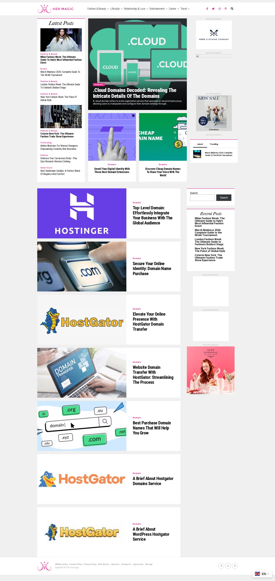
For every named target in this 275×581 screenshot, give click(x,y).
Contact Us (126, 564)
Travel (183, 8)
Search (194, 193)
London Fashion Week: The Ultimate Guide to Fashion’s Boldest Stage (209, 242)
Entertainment (157, 8)
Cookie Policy (75, 564)
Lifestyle (115, 8)
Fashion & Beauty (97, 8)
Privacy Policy (90, 564)
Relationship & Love (134, 8)
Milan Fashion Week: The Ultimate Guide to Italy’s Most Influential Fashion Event (210, 222)
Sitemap (148, 564)
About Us (115, 564)
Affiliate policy (61, 564)
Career (172, 8)
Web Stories (103, 564)
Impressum (138, 564)
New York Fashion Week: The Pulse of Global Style (210, 250)
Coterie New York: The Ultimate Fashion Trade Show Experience (209, 258)
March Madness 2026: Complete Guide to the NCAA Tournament (208, 233)
